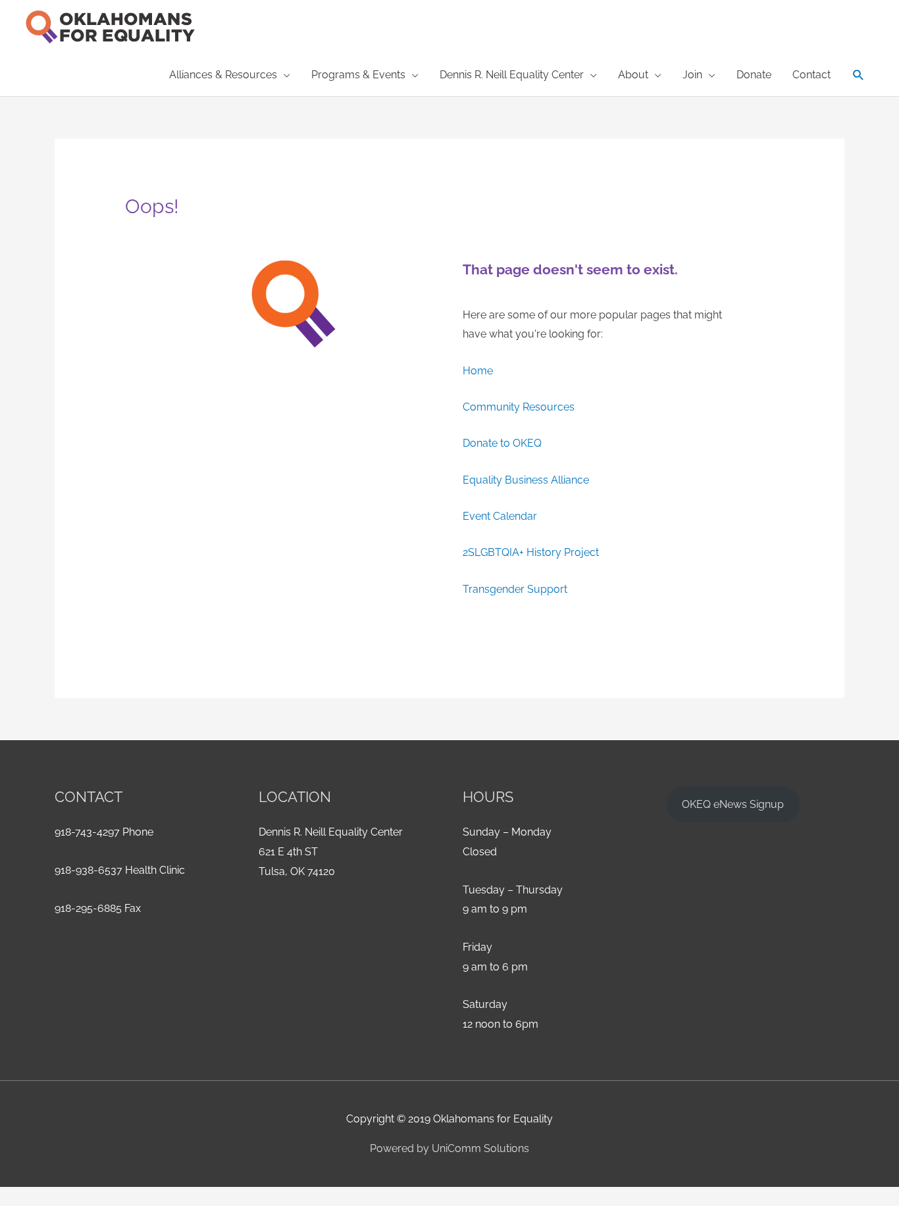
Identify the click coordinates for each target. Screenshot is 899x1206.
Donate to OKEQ (502, 443)
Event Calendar (500, 516)
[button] (858, 75)
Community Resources (519, 407)
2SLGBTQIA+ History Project (531, 552)
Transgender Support (515, 589)
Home (478, 370)
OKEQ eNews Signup (733, 804)
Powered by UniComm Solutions (449, 1148)
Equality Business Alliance (526, 480)
